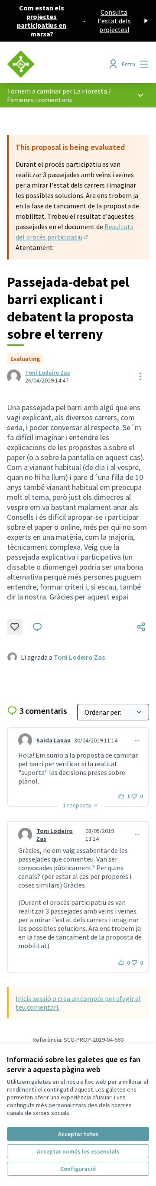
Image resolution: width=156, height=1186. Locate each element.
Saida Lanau (53, 740)
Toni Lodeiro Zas (47, 372)
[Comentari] (37, 627)
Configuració (78, 1169)
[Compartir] (141, 627)
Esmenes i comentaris (39, 99)
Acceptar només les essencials (78, 1151)
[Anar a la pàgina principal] (59, 64)
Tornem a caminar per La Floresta (57, 91)
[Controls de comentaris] (137, 740)
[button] (80, 805)
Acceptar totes (78, 1134)
